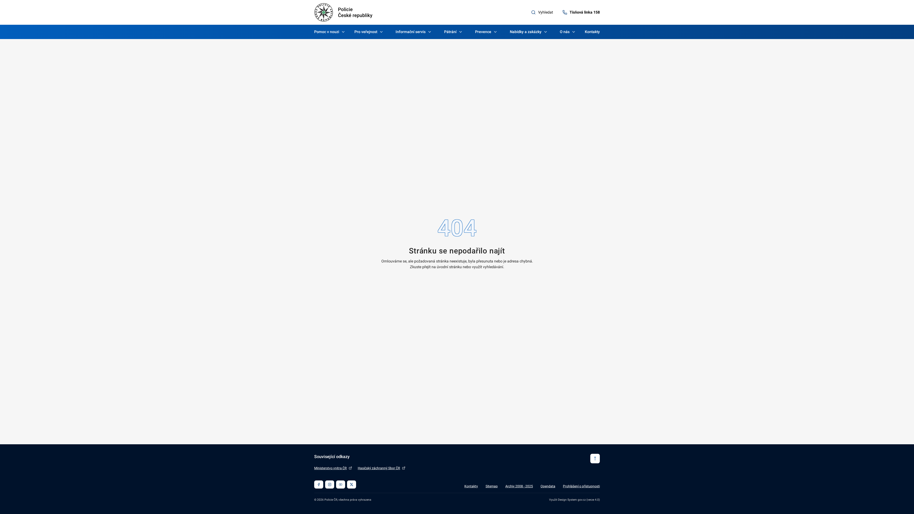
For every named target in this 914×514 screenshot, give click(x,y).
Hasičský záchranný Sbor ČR (379, 468)
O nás (565, 32)
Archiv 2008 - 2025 (519, 486)
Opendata (548, 486)
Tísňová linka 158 (585, 12)
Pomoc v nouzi (326, 32)
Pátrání (450, 32)
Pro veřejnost (365, 32)
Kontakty (592, 32)
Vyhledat (545, 12)
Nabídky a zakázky (525, 32)
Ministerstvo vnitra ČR (330, 468)
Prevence (483, 32)
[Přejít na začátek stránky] (595, 458)
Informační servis (411, 32)
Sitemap (492, 486)
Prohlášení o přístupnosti (581, 486)
